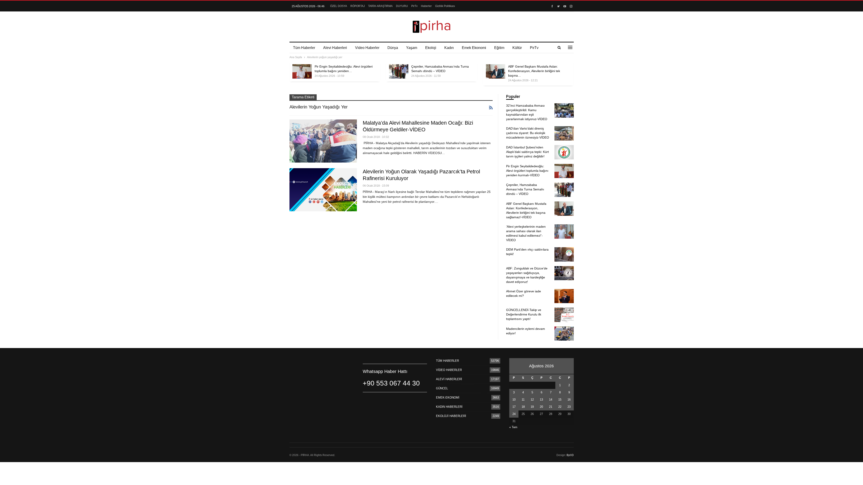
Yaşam (411, 48)
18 (523, 406)
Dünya (392, 48)
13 (541, 399)
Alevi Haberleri (335, 48)
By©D (570, 455)
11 (523, 399)
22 (559, 406)
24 (514, 414)
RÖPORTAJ (357, 6)
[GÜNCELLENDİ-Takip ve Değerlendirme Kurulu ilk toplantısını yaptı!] (564, 315)
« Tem (513, 427)
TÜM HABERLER (447, 360)
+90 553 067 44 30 (391, 383)
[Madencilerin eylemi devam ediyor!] (564, 333)
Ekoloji (430, 48)
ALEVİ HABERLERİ (449, 379)
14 (550, 399)
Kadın (449, 48)
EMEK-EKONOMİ (447, 397)
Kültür (517, 48)
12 (532, 399)
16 (569, 399)
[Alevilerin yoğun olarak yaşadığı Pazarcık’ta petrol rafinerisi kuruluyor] (323, 189)
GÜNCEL (442, 388)
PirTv (414, 6)
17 (514, 406)
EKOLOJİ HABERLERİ (451, 416)
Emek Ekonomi (474, 48)
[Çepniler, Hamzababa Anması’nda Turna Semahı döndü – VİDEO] (398, 71)
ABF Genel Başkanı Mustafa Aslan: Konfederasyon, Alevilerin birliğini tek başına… (534, 71)
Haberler (426, 6)
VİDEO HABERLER (449, 370)
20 (541, 406)
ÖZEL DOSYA (338, 6)
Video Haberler (367, 48)
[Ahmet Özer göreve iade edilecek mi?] (564, 296)
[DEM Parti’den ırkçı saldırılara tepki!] (564, 254)
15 (559, 399)
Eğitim (499, 48)
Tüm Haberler (304, 48)
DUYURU (402, 6)
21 (550, 406)
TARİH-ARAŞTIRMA (380, 6)
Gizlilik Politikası (445, 6)
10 (514, 399)
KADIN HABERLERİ (449, 406)
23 (569, 406)
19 (532, 406)
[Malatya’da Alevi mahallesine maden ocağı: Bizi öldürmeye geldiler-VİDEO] (323, 141)
